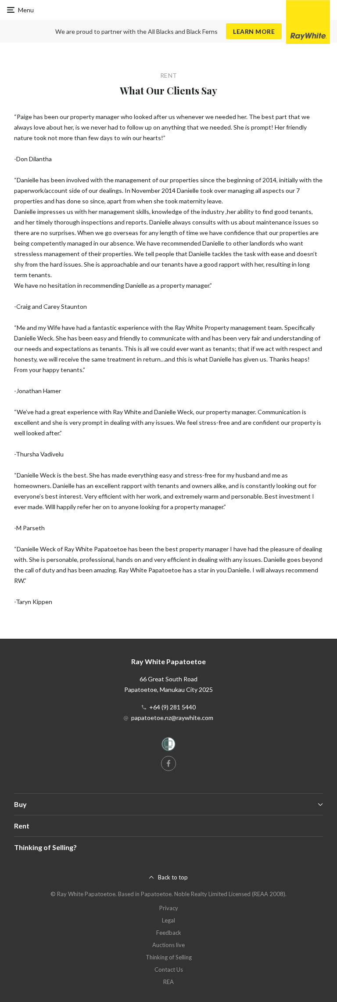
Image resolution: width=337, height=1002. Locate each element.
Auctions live (168, 944)
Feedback (168, 932)
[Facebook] (168, 763)
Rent (21, 825)
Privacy (168, 908)
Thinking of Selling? (45, 847)
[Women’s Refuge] (168, 745)
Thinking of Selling (169, 957)
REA (168, 981)
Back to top (173, 877)
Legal (168, 920)
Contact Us (168, 969)
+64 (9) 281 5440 (172, 707)
